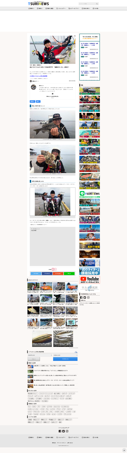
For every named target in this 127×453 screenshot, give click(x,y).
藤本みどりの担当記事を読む (53, 96)
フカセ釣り (31, 398)
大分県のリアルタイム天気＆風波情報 (38, 76)
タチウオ (69, 409)
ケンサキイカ (65, 406)
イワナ (64, 409)
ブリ (39, 406)
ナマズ (42, 409)
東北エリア (36, 419)
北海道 (30, 419)
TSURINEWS (62, 445)
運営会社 (54, 442)
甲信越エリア (52, 419)
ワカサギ (35, 414)
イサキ (43, 406)
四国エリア (47, 422)
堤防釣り (32, 101)
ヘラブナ (59, 414)
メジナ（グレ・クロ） (47, 411)
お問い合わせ (70, 442)
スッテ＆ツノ (54, 398)
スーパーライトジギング (57, 396)
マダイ (34, 406)
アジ (29, 406)
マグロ (48, 414)
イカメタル (47, 398)
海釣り (38, 101)
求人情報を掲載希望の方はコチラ (90, 38)
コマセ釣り (39, 398)
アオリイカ (36, 411)
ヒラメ (30, 411)
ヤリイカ (42, 414)
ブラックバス (67, 414)
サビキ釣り (45, 401)
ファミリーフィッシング (46, 393)
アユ (47, 409)
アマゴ (58, 409)
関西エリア (31, 422)
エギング (64, 393)
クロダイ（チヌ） (59, 411)
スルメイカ (57, 406)
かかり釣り (69, 398)
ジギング (68, 396)
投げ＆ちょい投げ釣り (34, 401)
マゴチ (30, 414)
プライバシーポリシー (61, 442)
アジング (30, 396)
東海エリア (69, 419)
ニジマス (52, 409)
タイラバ (47, 396)
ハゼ (74, 411)
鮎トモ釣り (57, 393)
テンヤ (62, 398)
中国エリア (39, 422)
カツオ (53, 414)
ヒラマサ (49, 406)
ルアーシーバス (39, 396)
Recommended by (72, 347)
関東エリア (44, 419)
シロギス (68, 411)
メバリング (72, 393)
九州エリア (54, 422)
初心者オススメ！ (33, 393)
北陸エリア (61, 419)
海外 (60, 422)
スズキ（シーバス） (33, 409)
